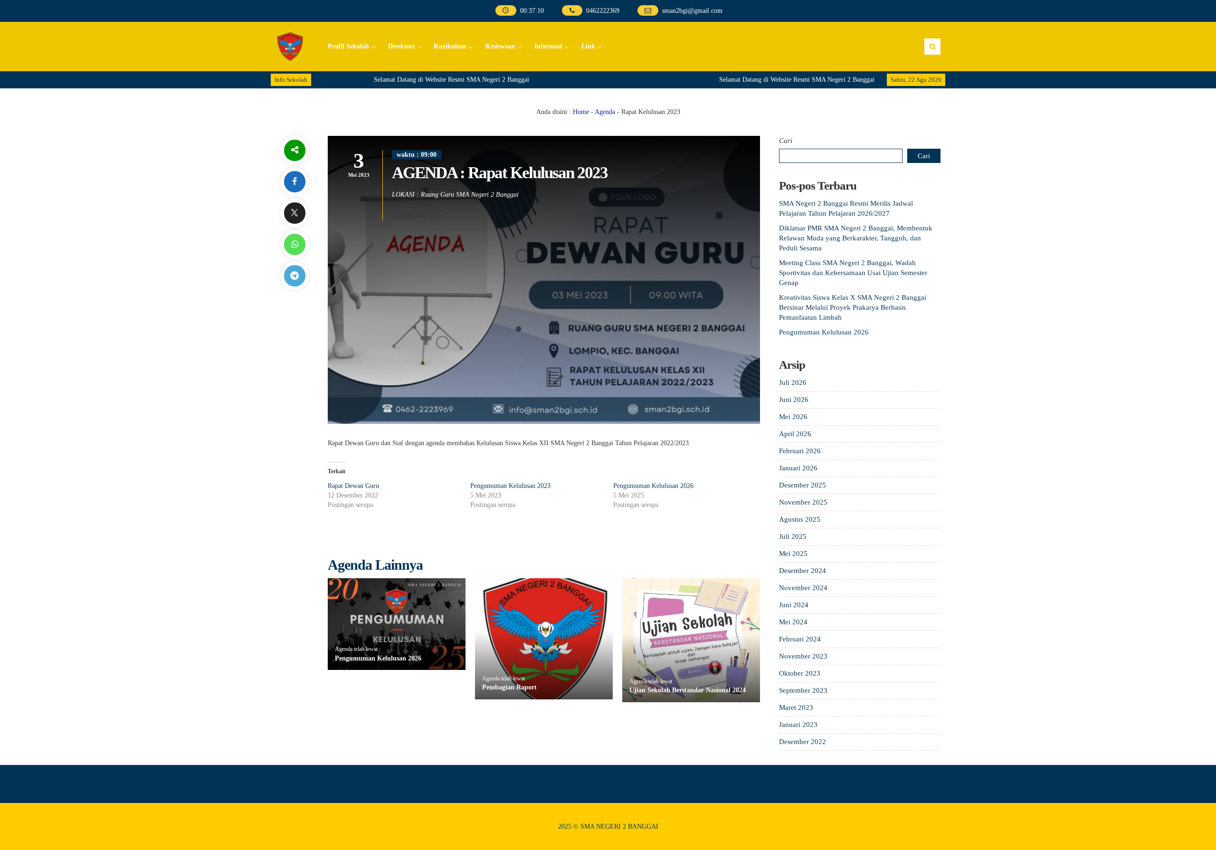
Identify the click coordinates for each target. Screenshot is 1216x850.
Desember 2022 (802, 741)
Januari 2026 (798, 468)
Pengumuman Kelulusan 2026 (653, 485)
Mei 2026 (793, 416)
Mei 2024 (793, 622)
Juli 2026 (793, 382)
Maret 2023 (796, 707)
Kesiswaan (500, 46)
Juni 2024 (793, 605)
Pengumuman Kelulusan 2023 (510, 485)
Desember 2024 (802, 570)
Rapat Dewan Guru (353, 485)
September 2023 (803, 690)
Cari (785, 140)
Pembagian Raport (509, 687)
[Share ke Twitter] (295, 213)
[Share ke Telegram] (295, 275)
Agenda (605, 111)
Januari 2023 (798, 724)
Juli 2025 (793, 536)
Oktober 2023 (799, 673)
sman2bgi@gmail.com (692, 10)
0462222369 (602, 10)
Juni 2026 (793, 399)
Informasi (548, 46)
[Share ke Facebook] (295, 181)
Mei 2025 (793, 553)
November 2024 (803, 588)
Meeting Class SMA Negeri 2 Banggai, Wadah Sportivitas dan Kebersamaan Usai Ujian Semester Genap (853, 273)
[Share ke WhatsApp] (295, 244)
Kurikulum (450, 46)
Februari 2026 (800, 451)
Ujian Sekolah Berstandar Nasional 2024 (687, 690)
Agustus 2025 (799, 519)
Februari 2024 (800, 639)
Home (581, 111)
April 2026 (795, 434)
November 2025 (803, 502)
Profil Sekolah (348, 46)
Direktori (401, 46)
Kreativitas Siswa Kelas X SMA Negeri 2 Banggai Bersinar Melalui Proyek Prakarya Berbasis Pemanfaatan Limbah (852, 307)
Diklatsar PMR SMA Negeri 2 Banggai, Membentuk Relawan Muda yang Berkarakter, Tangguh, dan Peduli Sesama (855, 238)
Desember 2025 (802, 485)
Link (588, 46)
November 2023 (803, 656)
